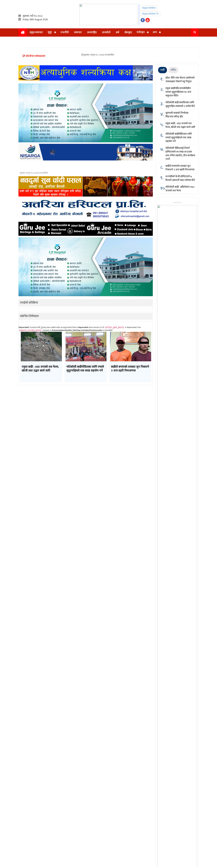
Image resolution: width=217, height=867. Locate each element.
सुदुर (50, 32)
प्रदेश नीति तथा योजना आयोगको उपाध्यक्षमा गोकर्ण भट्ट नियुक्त (180, 80)
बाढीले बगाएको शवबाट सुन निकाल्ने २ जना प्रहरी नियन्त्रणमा (179, 168)
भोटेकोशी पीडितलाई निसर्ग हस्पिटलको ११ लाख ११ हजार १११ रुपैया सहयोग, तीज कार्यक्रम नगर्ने (180, 153)
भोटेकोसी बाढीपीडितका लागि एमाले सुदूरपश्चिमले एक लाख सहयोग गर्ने (178, 138)
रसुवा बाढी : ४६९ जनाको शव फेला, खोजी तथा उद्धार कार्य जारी (180, 125)
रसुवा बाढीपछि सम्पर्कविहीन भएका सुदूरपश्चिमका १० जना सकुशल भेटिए (178, 92)
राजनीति (65, 32)
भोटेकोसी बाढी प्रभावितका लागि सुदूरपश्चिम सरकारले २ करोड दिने (180, 104)
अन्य (155, 32)
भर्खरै (162, 70)
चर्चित (173, 70)
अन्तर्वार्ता (106, 32)
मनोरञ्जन (141, 32)
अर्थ (117, 32)
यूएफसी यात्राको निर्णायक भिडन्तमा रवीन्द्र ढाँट (177, 115)
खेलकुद (128, 32)
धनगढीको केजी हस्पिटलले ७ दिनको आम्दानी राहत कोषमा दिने (180, 178)
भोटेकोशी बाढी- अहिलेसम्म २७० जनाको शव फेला (179, 189)
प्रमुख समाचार (36, 32)
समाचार (78, 32)
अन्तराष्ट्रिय (92, 32)
